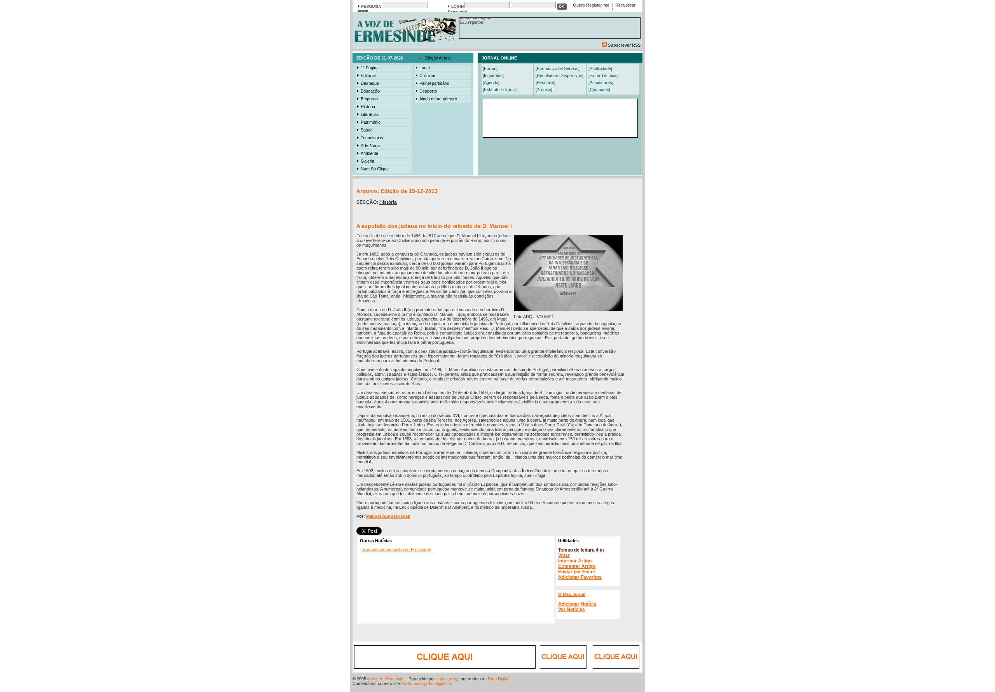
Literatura (370, 114)
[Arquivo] (544, 89)
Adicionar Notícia (577, 604)
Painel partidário (434, 83)
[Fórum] (490, 68)
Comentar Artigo (576, 566)
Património (371, 122)
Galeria (367, 161)
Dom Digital (498, 678)
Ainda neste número (438, 98)
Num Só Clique (375, 168)
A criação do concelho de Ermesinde (396, 549)
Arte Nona (370, 145)
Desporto (428, 91)
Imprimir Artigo (575, 561)
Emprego (369, 98)
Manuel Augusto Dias (388, 516)
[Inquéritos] (493, 75)
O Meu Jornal (571, 594)
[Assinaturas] (600, 82)
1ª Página (370, 67)
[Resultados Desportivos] (559, 75)
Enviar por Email (576, 572)
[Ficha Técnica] (603, 75)
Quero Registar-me (591, 5)
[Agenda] (491, 82)
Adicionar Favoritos (580, 577)
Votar (564, 555)
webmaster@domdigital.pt (426, 683)
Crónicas (427, 75)
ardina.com (446, 678)
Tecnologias (372, 137)
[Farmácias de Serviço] (558, 68)
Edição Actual (437, 58)
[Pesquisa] (545, 82)
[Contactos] (599, 89)
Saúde (367, 130)
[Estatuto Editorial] (500, 89)
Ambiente (369, 153)
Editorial (368, 75)
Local (424, 67)
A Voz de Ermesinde (386, 678)
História (368, 106)
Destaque (370, 83)
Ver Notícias (571, 609)
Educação (370, 91)
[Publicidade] (600, 68)
